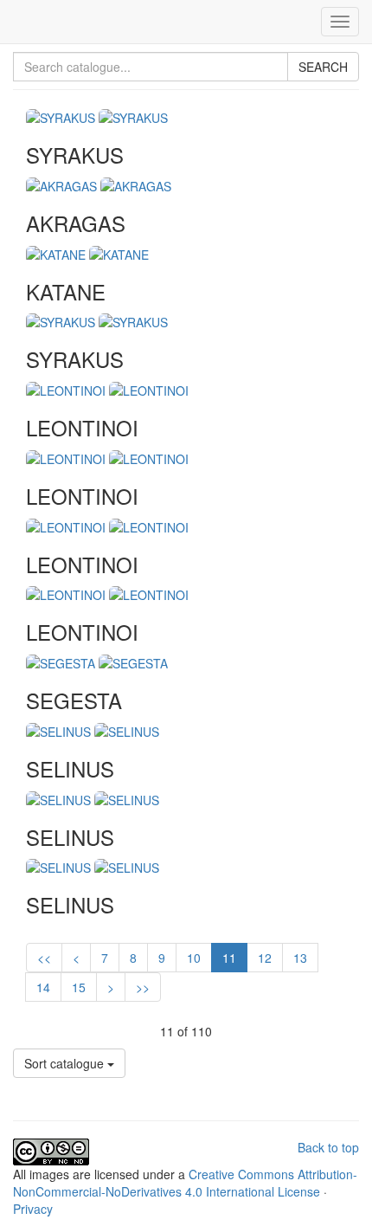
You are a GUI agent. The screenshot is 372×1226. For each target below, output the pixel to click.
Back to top (328, 1147)
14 (43, 987)
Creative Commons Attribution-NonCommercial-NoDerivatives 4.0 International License (185, 1182)
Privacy (33, 1208)
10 (194, 957)
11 (229, 957)
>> (143, 987)
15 (79, 987)
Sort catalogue (65, 1063)
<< (44, 957)
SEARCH (323, 66)
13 (300, 957)
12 (265, 957)
